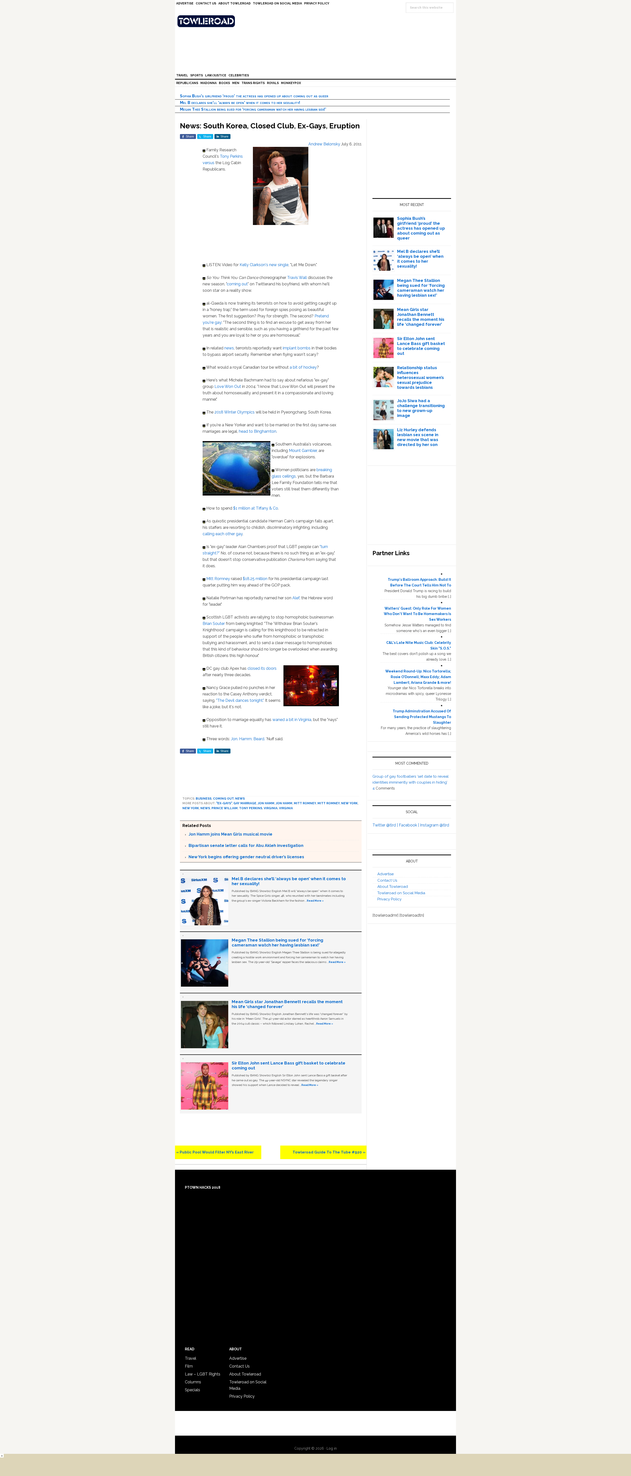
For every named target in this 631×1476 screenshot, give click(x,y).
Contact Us (387, 880)
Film (189, 1366)
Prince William (224, 808)
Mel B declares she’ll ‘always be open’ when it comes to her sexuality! (240, 102)
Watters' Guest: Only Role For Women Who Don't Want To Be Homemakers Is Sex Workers (417, 614)
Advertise (385, 874)
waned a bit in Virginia (291, 719)
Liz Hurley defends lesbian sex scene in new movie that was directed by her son (417, 437)
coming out (237, 284)
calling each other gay (223, 534)
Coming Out (223, 798)
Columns (193, 1382)
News (240, 798)
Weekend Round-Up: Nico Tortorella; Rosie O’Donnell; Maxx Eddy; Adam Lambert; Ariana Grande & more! (418, 677)
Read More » (315, 900)
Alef (295, 598)
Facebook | (409, 825)
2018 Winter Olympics (234, 412)
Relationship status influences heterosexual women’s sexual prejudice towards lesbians (420, 377)
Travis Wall (297, 277)
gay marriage (244, 803)
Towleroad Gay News (316, 21)
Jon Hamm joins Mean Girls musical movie (230, 834)
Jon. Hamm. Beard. (248, 739)
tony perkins (250, 808)
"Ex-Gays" (224, 803)
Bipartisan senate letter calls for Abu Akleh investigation (246, 845)
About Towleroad (392, 886)
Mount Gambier (303, 450)
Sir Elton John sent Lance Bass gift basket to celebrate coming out (421, 346)
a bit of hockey (303, 367)
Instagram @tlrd (434, 825)
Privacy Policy (389, 899)
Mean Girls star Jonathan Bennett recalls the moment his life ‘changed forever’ (420, 317)
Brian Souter (214, 623)
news (229, 348)
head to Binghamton (257, 431)
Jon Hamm (266, 803)
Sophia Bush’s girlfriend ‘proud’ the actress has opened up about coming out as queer (254, 96)
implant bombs (297, 348)
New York (349, 803)
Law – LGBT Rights (202, 1374)
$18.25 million (255, 578)
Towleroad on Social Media (401, 893)
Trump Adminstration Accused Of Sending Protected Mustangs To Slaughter (422, 716)
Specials (192, 1390)
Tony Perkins (231, 156)
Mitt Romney (218, 578)
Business (203, 798)
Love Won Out (227, 386)
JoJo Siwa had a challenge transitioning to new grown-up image (421, 408)
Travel (190, 1358)
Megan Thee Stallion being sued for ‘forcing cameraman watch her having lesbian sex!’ (253, 109)
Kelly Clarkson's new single (264, 264)
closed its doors (262, 668)
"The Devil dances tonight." (240, 700)
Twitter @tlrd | (385, 825)
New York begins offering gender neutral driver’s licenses (246, 857)
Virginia (271, 808)
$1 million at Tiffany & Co (255, 508)
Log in (332, 1448)
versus (208, 162)
